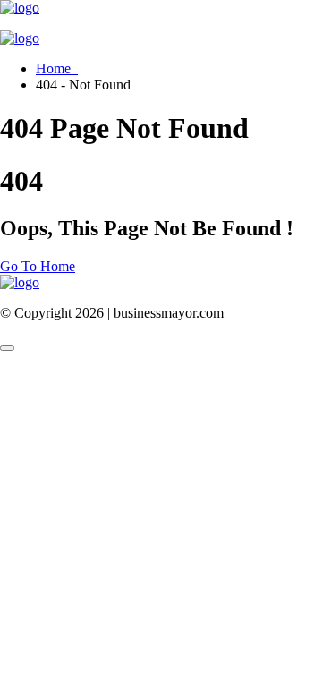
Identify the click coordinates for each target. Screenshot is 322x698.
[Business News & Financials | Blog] (19, 7)
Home (57, 68)
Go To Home (37, 266)
